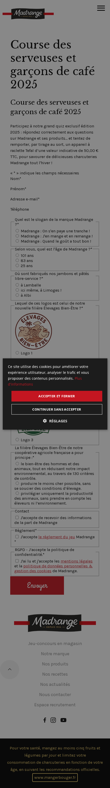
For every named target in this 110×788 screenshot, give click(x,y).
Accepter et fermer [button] (56, 396)
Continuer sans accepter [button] (56, 409)
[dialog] (55, 394)
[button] (55, 420)
